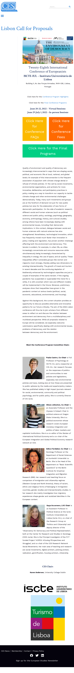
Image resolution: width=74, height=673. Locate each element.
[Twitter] (37, 655)
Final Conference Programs (55, 103)
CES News (5, 651)
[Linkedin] (42, 655)
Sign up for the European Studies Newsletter (37, 660)
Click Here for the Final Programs (47, 151)
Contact (27, 651)
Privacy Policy (38, 651)
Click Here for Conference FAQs (34, 129)
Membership (17, 651)
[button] (2, 16)
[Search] (69, 6)
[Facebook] (31, 655)
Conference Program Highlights (55, 97)
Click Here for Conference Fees (61, 129)
